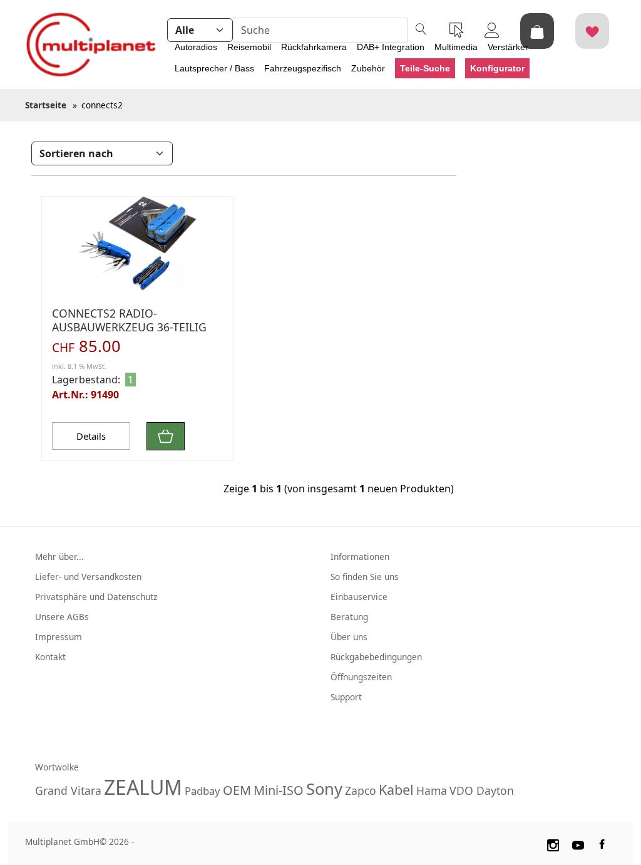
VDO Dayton (481, 790)
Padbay (202, 791)
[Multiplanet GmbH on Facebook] (603, 843)
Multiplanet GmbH (62, 841)
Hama (431, 790)
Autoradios (196, 47)
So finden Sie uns (365, 577)
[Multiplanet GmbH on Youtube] (578, 843)
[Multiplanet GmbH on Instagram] (552, 843)
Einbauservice (359, 597)
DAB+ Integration (390, 47)
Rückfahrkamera (314, 47)
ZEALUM (143, 787)
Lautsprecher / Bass (214, 68)
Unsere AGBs (62, 617)
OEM (237, 790)
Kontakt (50, 657)
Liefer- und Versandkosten (88, 577)
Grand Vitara (68, 790)
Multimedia (456, 47)
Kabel (396, 789)
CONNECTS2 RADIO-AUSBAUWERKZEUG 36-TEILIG (129, 320)
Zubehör (368, 68)
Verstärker (508, 47)
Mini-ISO (279, 790)
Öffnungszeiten (361, 677)
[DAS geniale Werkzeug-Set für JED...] (137, 244)
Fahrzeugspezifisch (302, 68)
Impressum (58, 637)
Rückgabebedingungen (376, 657)
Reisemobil (249, 47)
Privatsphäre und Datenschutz (96, 597)
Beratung (349, 617)
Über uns (349, 637)
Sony (324, 789)
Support (346, 697)
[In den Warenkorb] (165, 436)
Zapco (360, 790)
